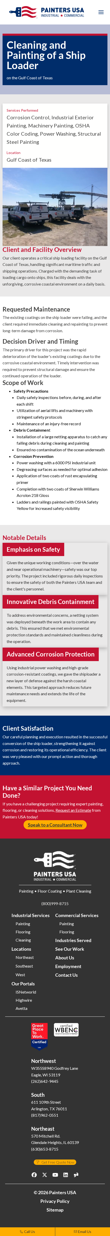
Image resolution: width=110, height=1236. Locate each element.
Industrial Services (31, 915)
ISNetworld (26, 992)
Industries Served (73, 940)
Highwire (24, 1000)
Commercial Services (76, 915)
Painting (23, 924)
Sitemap (55, 1209)
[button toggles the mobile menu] (101, 12)
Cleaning (23, 940)
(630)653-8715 (44, 1149)
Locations (21, 949)
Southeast (24, 966)
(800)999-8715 (55, 903)
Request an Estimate (73, 810)
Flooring (23, 932)
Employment (68, 966)
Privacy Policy (55, 1201)
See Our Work (69, 949)
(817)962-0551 (44, 1115)
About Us (64, 957)
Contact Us (66, 975)
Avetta (21, 1008)
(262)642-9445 (44, 1081)
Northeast (25, 957)
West (20, 975)
